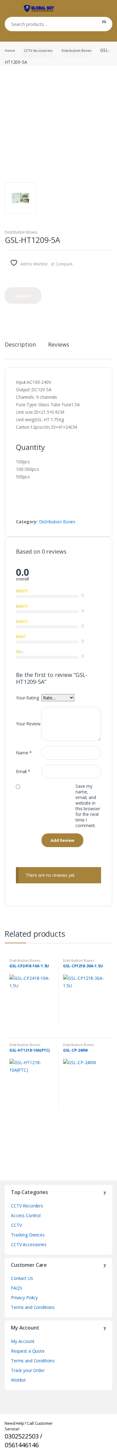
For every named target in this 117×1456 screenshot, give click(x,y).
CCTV (16, 1225)
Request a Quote (28, 1351)
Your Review (28, 724)
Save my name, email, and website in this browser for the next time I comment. (88, 805)
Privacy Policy (24, 1298)
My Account (23, 1341)
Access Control (26, 1215)
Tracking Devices (28, 1235)
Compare (64, 264)
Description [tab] (20, 345)
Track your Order (28, 1370)
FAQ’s (16, 1288)
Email (23, 771)
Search (104, 24)
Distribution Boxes (76, 50)
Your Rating (27, 698)
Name (24, 753)
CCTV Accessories (38, 50)
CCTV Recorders (27, 1206)
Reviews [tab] (58, 345)
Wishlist (18, 1380)
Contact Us (22, 1278)
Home (10, 50)
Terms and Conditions (33, 1307)
